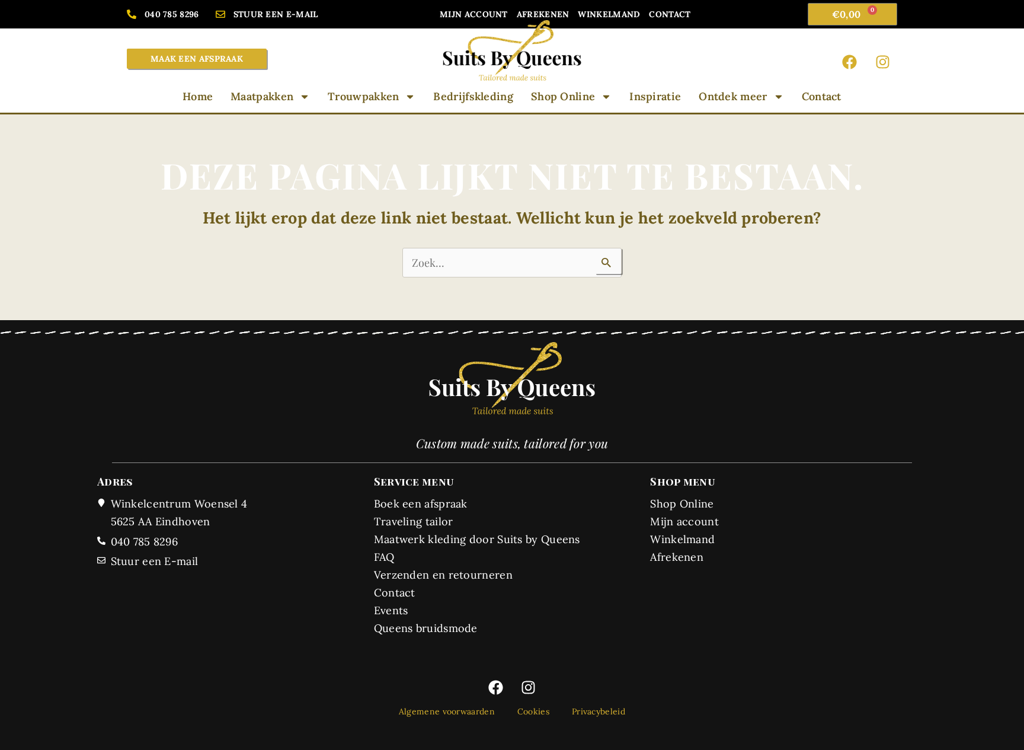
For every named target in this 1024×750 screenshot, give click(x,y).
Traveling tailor (413, 521)
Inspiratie (655, 96)
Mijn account (474, 14)
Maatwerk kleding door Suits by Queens (477, 539)
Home (198, 96)
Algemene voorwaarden (447, 711)
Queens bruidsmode (426, 628)
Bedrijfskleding (473, 96)
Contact (669, 14)
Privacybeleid (598, 711)
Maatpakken (262, 96)
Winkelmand (609, 14)
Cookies (533, 711)
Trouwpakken (363, 96)
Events (391, 610)
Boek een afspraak (421, 503)
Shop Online (563, 96)
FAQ (384, 557)
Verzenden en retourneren (443, 575)
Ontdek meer (733, 96)
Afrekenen (543, 14)
